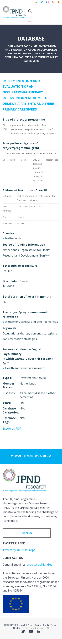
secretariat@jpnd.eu (40, 564)
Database (23, 46)
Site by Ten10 (43, 628)
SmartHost (29, 628)
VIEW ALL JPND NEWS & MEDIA (31, 456)
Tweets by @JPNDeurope (19, 550)
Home (9, 46)
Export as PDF (12, 428)
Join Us (27, 533)
